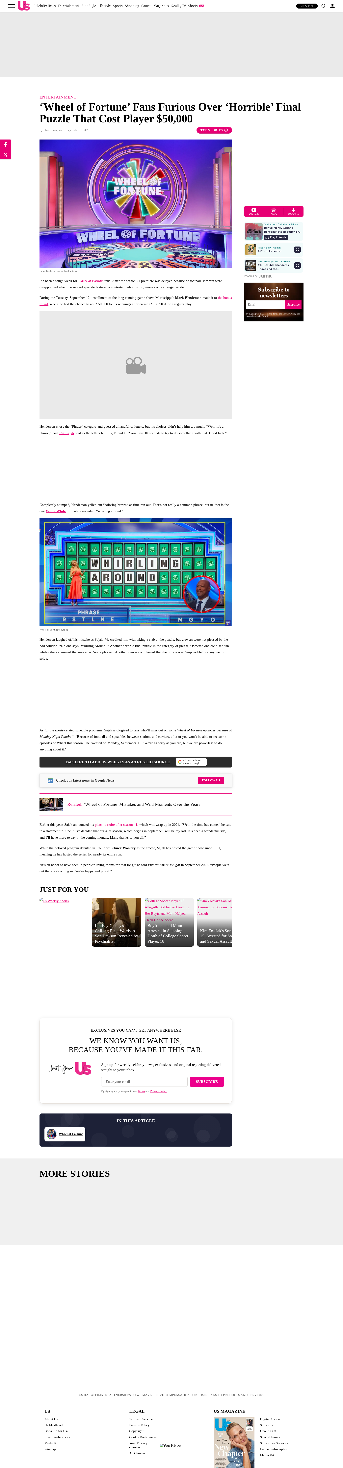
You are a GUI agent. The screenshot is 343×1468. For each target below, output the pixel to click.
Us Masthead (53, 1425)
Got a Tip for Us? (56, 1431)
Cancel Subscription (274, 1449)
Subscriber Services (274, 1443)
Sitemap (50, 1449)
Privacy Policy (158, 1091)
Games (146, 6)
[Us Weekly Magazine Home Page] (24, 6)
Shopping (132, 6)
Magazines (161, 6)
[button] (323, 6)
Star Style (89, 6)
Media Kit (51, 1443)
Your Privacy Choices (138, 1445)
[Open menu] (11, 6)
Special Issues (270, 1437)
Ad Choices (137, 1453)
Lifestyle (104, 6)
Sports (118, 6)
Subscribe (307, 6)
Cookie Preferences (143, 1437)
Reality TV (178, 6)
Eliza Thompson (52, 130)
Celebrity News (45, 6)
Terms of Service (141, 1419)
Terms (141, 1091)
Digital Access (270, 1419)
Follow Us (211, 780)
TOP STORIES (211, 130)
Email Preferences (57, 1437)
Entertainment (68, 6)
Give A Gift (268, 1431)
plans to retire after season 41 (116, 825)
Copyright (136, 1431)
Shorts (193, 6)
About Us (51, 1419)
